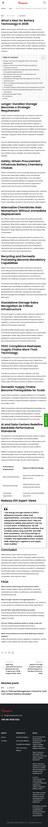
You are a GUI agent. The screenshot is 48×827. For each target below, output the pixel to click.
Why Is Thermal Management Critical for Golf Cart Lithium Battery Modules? (23, 692)
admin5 (22, 16)
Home (3, 8)
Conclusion (8, 96)
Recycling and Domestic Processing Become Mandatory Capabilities (20, 75)
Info (10, 8)
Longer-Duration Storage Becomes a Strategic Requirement (20, 62)
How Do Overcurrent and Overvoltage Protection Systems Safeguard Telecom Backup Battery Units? (40, 783)
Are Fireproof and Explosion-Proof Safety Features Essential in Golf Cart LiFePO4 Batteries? (39, 797)
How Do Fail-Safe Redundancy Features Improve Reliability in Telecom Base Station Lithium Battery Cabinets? (39, 742)
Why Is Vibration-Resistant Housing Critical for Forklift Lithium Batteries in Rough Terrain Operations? (39, 768)
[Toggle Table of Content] (42, 58)
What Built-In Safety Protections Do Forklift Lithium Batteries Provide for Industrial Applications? (40, 811)
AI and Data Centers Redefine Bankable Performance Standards (23, 91)
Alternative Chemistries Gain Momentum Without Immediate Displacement (21, 71)
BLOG (35, 733)
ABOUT (4, 733)
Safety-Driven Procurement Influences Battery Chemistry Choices (20, 66)
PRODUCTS (20, 733)
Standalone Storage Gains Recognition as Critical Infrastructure (22, 80)
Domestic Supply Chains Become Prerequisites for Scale (24, 87)
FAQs (5, 98)
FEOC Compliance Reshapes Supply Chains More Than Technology (23, 84)
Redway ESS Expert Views (13, 94)
